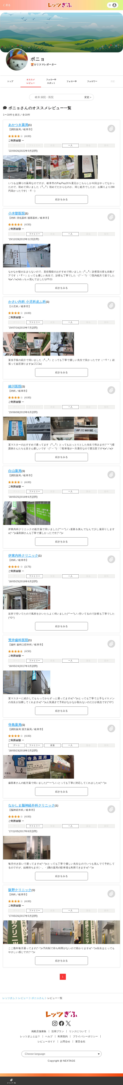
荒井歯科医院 (18, 640)
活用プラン (57, 1031)
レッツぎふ (8, 998)
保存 (111, 128)
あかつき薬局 (18, 125)
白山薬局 (15, 471)
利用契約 (63, 1036)
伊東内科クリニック (23, 555)
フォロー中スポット (51, 81)
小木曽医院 (16, 213)
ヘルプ (49, 1036)
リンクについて (78, 1031)
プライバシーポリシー (85, 1036)
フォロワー (92, 81)
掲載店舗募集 (39, 1031)
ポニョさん (38, 998)
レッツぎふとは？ (30, 1036)
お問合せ (65, 1041)
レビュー (23, 998)
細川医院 (15, 386)
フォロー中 (72, 81)
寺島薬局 (15, 724)
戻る (8, 5)
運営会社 (80, 1041)
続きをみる (61, 199)
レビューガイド (46, 1041)
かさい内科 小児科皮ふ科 (27, 301)
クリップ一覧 (11, 1083)
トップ (10, 81)
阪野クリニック (20, 890)
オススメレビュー (31, 81)
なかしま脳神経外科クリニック (31, 805)
